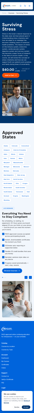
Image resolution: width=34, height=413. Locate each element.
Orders (3, 368)
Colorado (15, 146)
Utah (28, 191)
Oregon (25, 183)
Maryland (7, 162)
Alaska (6, 146)
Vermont (6, 196)
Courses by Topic (7, 350)
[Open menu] (29, 6)
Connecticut (25, 146)
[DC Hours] (9, 6)
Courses (11, 13)
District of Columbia (20, 150)
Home (4, 13)
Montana (6, 171)
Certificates (5, 364)
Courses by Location (8, 346)
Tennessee (19, 191)
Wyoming (7, 200)
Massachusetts (18, 162)
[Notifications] (20, 6)
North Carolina (18, 179)
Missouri (26, 166)
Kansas (12, 158)
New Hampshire (9, 175)
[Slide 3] (5, 277)
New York (7, 179)
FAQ (2, 383)
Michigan (6, 166)
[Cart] (25, 6)
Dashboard (5, 358)
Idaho (5, 154)
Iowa (5, 158)
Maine (21, 158)
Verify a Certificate (7, 379)
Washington (25, 196)
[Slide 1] (2, 277)
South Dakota (8, 191)
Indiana (21, 154)
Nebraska (16, 171)
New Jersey (21, 175)
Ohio (17, 183)
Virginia (15, 196)
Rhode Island (8, 187)
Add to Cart (9, 75)
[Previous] (26, 277)
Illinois (13, 154)
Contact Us (5, 376)
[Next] (30, 277)
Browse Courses (10, 271)
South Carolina (20, 187)
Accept (26, 407)
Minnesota (16, 166)
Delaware (7, 150)
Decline (16, 407)
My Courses (5, 361)
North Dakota (8, 183)
